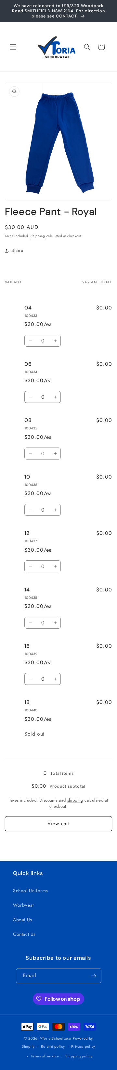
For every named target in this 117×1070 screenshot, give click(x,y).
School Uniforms (30, 890)
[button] (13, 47)
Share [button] (17, 250)
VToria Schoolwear (56, 1038)
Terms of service (45, 1056)
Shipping (38, 235)
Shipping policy (79, 1056)
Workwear (23, 905)
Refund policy (53, 1046)
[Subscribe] (94, 975)
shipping (75, 800)
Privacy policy (83, 1046)
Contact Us (24, 934)
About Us (22, 919)
